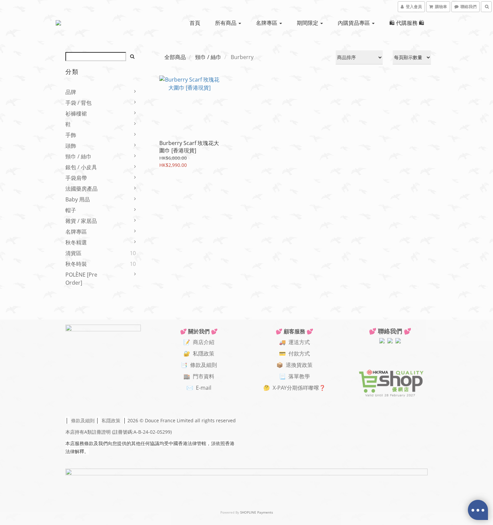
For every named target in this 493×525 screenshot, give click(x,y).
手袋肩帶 (76, 178)
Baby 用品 (77, 199)
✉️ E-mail (198, 387)
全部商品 (175, 57)
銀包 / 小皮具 (81, 167)
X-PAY (280, 387)
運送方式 (299, 342)
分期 (292, 387)
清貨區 (73, 253)
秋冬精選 (76, 242)
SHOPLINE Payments (256, 512)
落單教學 (299, 376)
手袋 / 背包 (78, 102)
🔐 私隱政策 (198, 353)
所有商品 (226, 23)
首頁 (194, 23)
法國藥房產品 (81, 188)
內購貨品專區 (354, 23)
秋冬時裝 (76, 264)
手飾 (70, 135)
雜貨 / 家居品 (81, 221)
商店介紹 (203, 342)
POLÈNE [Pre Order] (81, 278)
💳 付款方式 (294, 353)
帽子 (70, 210)
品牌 (70, 92)
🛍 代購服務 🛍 (406, 23)
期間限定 (308, 23)
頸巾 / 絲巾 (78, 156)
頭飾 (70, 145)
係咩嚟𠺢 (308, 387)
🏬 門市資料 (198, 376)
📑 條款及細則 (199, 365)
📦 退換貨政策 (294, 365)
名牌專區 (267, 23)
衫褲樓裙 (76, 113)
